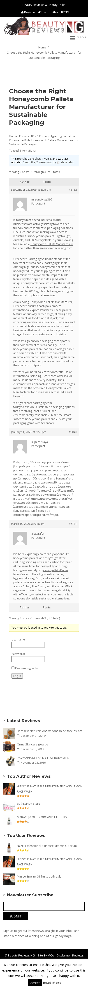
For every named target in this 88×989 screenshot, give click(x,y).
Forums (24, 136)
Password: (18, 654)
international (28, 150)
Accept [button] (34, 983)
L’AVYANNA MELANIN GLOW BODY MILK (43, 758)
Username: (18, 639)
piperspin (19, 482)
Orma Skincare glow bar (33, 744)
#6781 (73, 524)
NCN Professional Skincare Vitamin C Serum (47, 846)
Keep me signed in (27, 668)
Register (29, 12)
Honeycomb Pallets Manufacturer (51, 244)
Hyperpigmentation (62, 136)
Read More (52, 982)
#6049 (73, 432)
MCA (51, 955)
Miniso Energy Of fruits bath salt (39, 876)
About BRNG (60, 12)
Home (42, 47)
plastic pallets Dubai (55, 570)
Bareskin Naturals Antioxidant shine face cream (49, 731)
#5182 (73, 190)
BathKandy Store (28, 804)
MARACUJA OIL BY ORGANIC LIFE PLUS (42, 817)
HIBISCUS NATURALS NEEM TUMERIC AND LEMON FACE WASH (49, 788)
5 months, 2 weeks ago (37, 162)
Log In (45, 12)
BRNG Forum (39, 136)
